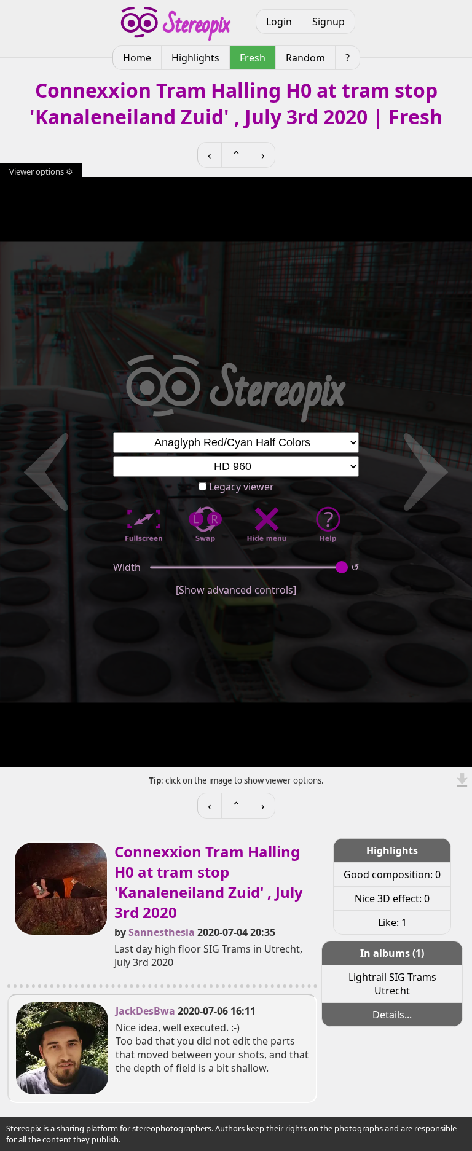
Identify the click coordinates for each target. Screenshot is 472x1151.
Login (279, 21)
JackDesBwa (145, 1011)
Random (305, 58)
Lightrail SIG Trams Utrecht (392, 983)
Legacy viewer (240, 486)
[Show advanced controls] (236, 590)
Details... (392, 1014)
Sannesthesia (161, 932)
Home (137, 58)
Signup (328, 21)
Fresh (253, 58)
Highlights (195, 58)
